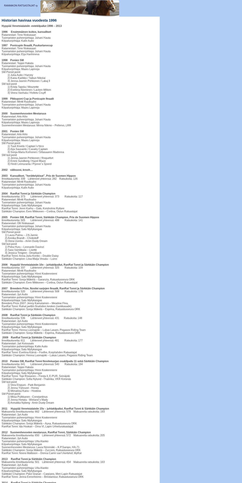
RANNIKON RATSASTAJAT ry (21, 5)
